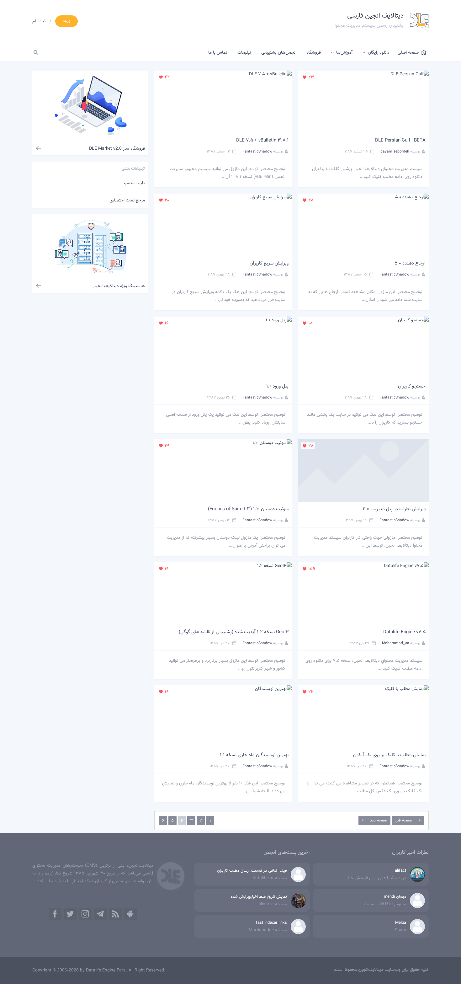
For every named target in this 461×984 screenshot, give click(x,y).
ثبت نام (39, 21)
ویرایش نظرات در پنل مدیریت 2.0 (394, 509)
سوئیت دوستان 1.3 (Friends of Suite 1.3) (248, 509)
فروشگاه (313, 52)
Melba (400, 923)
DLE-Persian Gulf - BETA (400, 140)
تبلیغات (244, 52)
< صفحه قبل (408, 820)
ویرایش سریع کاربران (269, 263)
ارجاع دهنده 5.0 (410, 263)
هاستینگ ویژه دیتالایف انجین (119, 286)
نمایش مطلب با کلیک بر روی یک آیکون (389, 755)
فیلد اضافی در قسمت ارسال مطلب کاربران (252, 871)
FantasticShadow (257, 151)
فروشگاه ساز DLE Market (117, 148)
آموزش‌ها (344, 52)
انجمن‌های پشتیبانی (278, 52)
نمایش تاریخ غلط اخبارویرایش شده (258, 897)
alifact (400, 871)
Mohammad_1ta (395, 643)
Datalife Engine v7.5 (404, 632)
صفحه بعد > (374, 820)
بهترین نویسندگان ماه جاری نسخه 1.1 (254, 755)
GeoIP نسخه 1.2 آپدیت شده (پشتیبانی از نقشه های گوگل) (234, 632)
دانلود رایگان (378, 52)
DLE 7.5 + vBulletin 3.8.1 (262, 140)
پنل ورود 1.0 (277, 386)
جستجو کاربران (412, 386)
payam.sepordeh (394, 151)
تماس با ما (217, 52)
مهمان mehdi (395, 897)
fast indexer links (271, 923)
